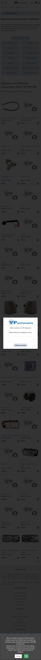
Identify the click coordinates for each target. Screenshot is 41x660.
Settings (18, 656)
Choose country (20, 345)
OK (26, 656)
